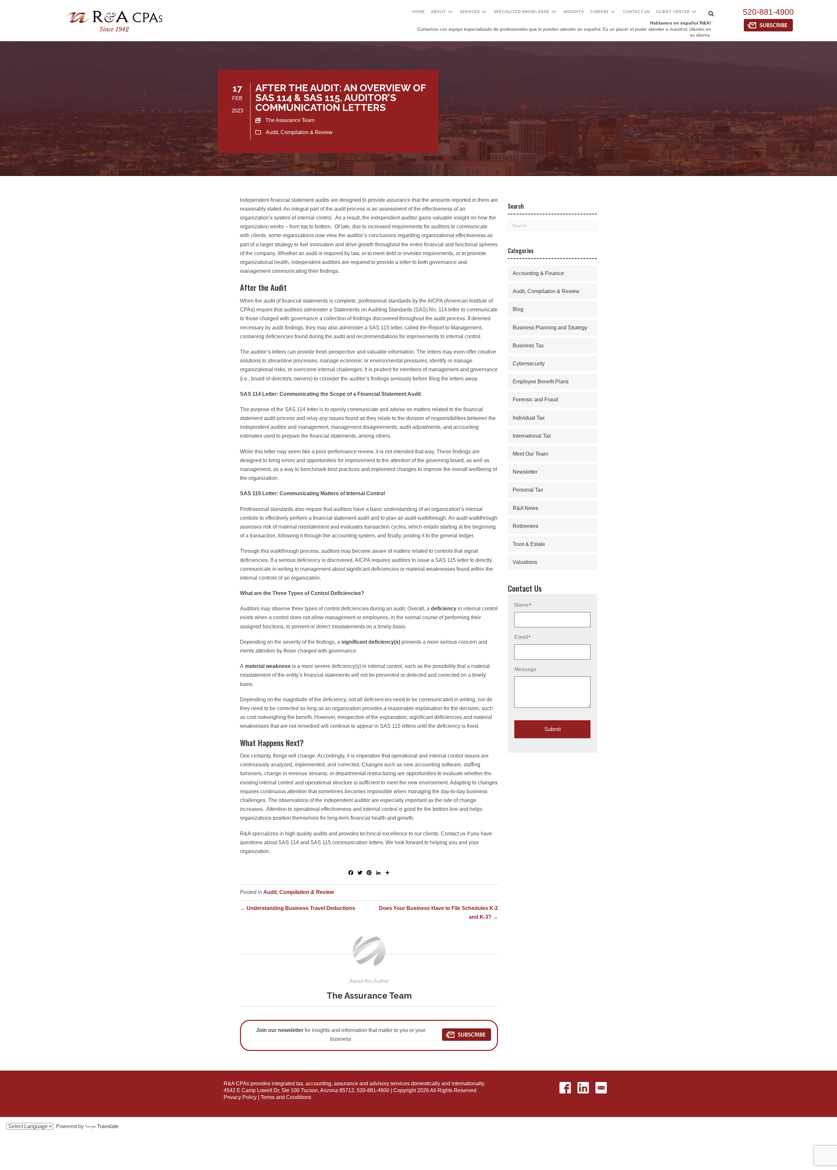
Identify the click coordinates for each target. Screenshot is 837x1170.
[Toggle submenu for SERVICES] (484, 12)
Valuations (525, 562)
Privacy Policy (240, 1097)
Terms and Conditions (286, 1097)
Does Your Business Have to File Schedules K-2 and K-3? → (438, 912)
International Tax (532, 436)
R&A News (525, 508)
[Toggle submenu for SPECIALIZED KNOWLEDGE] (554, 12)
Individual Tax (529, 418)
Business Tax (528, 345)
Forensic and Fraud (535, 399)
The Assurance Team (369, 996)
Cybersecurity (529, 363)
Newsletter (525, 472)
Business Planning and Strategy (550, 327)
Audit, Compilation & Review (299, 132)
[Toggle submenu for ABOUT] (450, 12)
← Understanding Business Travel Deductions (297, 908)
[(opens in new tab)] (768, 24)
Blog (518, 309)
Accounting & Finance (538, 273)
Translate (108, 1126)
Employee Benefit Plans (541, 381)
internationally (468, 1083)
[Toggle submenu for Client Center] (694, 12)
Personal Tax (528, 490)
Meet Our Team (530, 454)
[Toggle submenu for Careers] (613, 12)
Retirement (525, 526)
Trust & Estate (529, 544)
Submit (552, 729)
